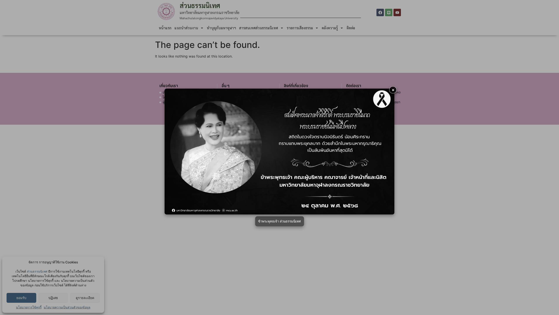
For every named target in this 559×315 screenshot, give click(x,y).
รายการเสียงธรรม (300, 28)
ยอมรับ (21, 298)
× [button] (393, 90)
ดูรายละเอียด (85, 298)
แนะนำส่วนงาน (186, 28)
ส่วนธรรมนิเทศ (37, 271)
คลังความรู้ (330, 28)
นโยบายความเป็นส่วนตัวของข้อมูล (67, 307)
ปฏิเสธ (53, 298)
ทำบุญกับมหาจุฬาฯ (221, 28)
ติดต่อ (351, 28)
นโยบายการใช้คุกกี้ (28, 307)
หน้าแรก (165, 28)
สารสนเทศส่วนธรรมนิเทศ (258, 28)
